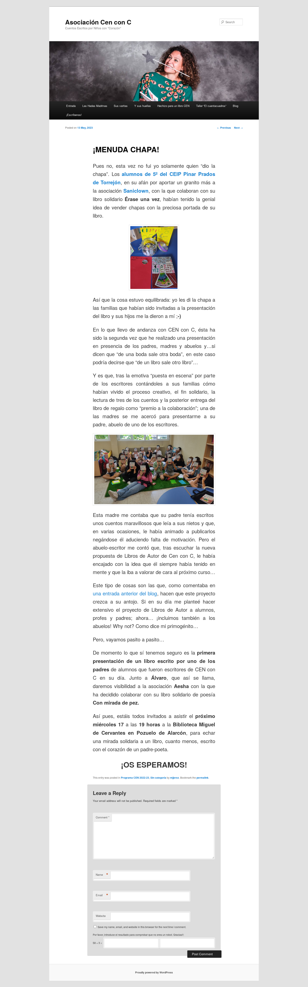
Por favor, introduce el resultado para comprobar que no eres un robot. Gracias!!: (138, 934)
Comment (102, 817)
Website (101, 916)
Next (238, 127)
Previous (224, 127)
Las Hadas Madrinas (94, 106)
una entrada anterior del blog (125, 593)
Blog (235, 106)
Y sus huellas (142, 106)
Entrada (71, 106)
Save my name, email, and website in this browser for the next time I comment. (142, 927)
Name (102, 874)
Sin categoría (158, 777)
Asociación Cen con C (98, 21)
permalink (202, 777)
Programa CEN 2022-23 (135, 777)
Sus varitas (121, 106)
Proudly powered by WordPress (154, 972)
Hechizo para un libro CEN (173, 106)
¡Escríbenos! (74, 115)
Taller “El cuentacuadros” (211, 106)
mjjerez (174, 777)
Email (102, 895)
